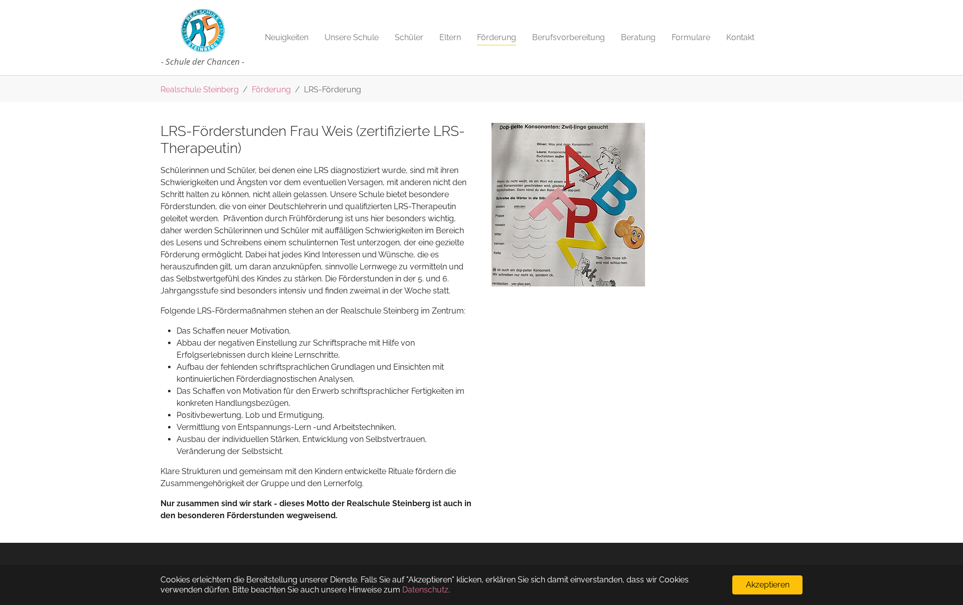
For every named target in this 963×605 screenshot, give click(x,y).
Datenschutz (425, 589)
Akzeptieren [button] (767, 584)
